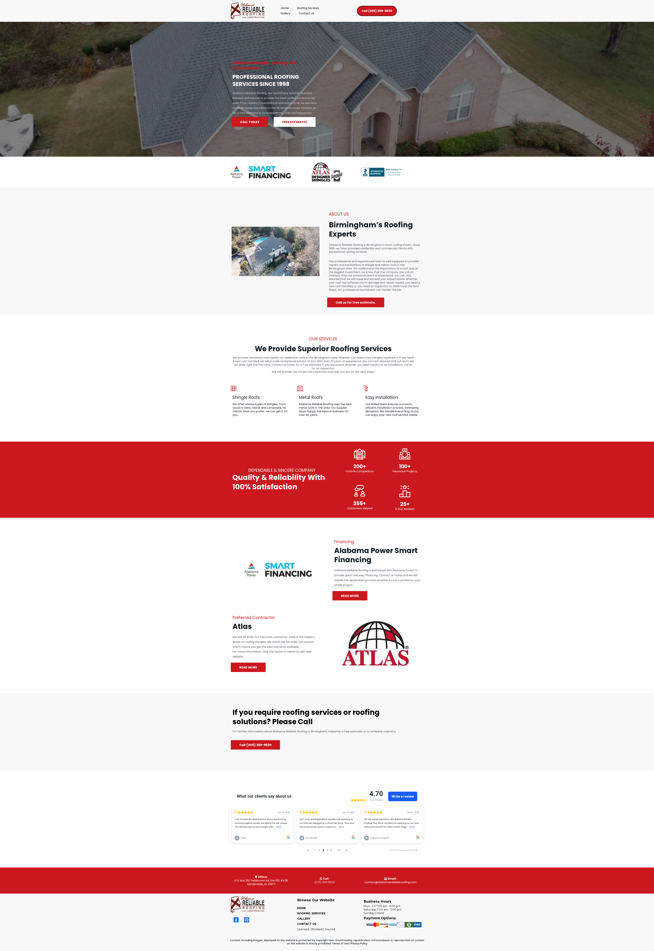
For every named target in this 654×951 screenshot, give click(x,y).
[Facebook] (236, 920)
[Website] (246, 920)
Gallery (285, 13)
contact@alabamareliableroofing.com (390, 882)
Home (285, 8)
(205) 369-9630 (324, 882)
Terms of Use (340, 943)
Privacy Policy (359, 943)
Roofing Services (308, 8)
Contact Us (306, 13)
